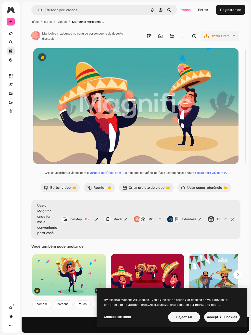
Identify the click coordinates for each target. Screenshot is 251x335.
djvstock (48, 39)
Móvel (117, 219)
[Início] (11, 33)
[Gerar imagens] (11, 93)
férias (83, 304)
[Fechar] (233, 219)
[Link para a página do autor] (35, 36)
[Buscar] (11, 42)
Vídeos (62, 22)
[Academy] (11, 316)
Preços (185, 10)
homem (42, 304)
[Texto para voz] (11, 111)
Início (35, 22)
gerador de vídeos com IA (107, 173)
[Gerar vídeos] (11, 102)
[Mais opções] (183, 36)
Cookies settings (117, 317)
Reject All (184, 317)
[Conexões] (11, 307)
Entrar (203, 10)
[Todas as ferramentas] (11, 76)
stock (48, 22)
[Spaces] (11, 85)
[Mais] (11, 325)
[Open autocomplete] (38, 10)
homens (62, 304)
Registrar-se (230, 10)
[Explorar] (11, 60)
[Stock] (11, 51)
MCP (152, 219)
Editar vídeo (57, 188)
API (219, 219)
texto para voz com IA (212, 173)
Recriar (96, 188)
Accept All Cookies (222, 317)
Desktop (80, 219)
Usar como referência (201, 188)
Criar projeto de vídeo (143, 188)
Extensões (189, 219)
